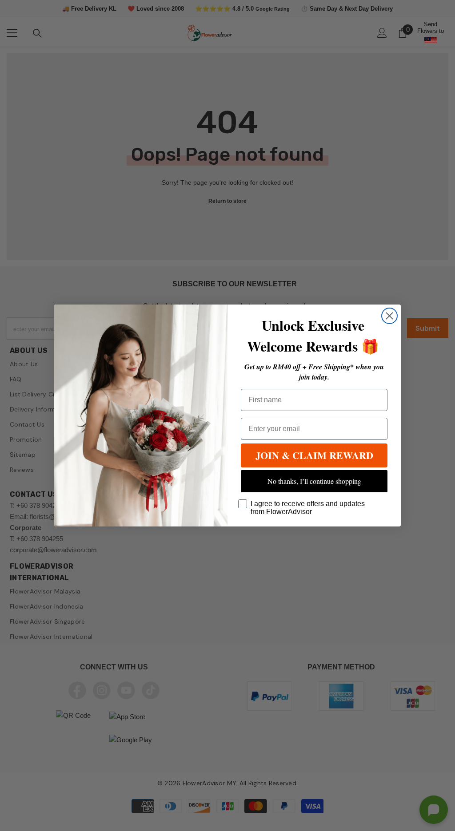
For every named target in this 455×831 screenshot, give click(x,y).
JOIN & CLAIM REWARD (314, 455)
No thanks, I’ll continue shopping (314, 481)
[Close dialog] (389, 316)
